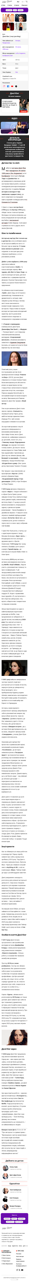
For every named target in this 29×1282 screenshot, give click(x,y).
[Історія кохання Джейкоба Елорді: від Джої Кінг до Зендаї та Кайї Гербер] (24, 106)
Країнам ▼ (7, 1218)
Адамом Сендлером (17, 342)
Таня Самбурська (15, 1190)
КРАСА (20, 1246)
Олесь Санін (13, 1167)
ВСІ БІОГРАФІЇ (19, 1221)
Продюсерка (6, 43)
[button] (18, 1)
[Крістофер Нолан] (5, 1176)
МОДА (9, 1246)
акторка (15, 168)
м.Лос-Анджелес (20, 53)
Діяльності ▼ (10, 1221)
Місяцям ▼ (22, 1218)
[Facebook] (8, 86)
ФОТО (15, 10)
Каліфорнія (5, 55)
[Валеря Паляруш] (5, 1207)
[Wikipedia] (16, 86)
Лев (16, 72)
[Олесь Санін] (5, 1168)
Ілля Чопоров (14, 1198)
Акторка (17, 40)
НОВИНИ (20, 10)
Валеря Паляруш (15, 1206)
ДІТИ (24, 1246)
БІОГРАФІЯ (9, 10)
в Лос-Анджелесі (15, 173)
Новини (24, 111)
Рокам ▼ (14, 1218)
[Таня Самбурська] (5, 1191)
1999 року (5, 49)
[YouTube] (12, 86)
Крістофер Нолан (15, 1175)
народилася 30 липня (17, 171)
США (11, 55)
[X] (19, 1270)
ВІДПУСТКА (15, 1246)
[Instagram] (4, 86)
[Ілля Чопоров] (5, 1199)
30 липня (18, 47)
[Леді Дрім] (7, 1)
